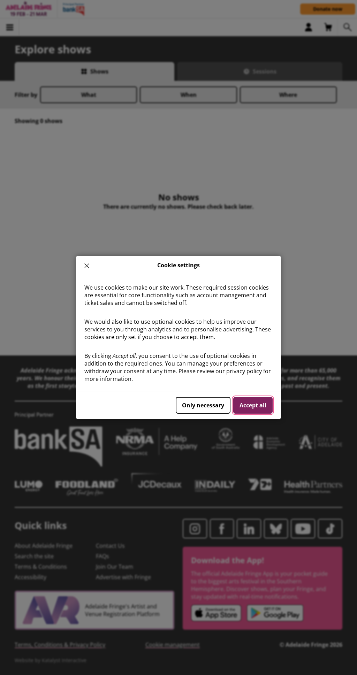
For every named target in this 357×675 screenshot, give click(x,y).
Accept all (253, 405)
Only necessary (203, 405)
